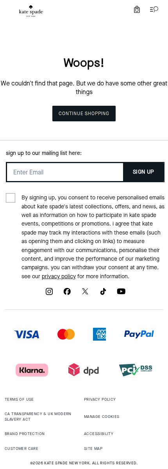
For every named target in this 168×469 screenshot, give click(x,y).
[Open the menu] (152, 9)
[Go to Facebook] (67, 294)
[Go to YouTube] (121, 294)
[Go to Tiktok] (103, 294)
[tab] (30, 11)
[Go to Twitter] (85, 294)
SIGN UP (143, 172)
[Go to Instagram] (49, 294)
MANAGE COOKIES (102, 416)
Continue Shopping (84, 113)
